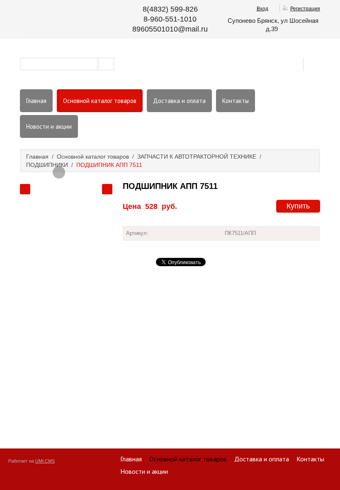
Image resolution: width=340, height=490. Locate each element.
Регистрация (305, 9)
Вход (262, 9)
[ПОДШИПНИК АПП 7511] (59, 172)
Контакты (235, 101)
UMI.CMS (45, 460)
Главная (36, 101)
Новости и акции (49, 126)
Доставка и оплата (179, 101)
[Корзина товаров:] (314, 63)
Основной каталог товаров (99, 101)
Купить (298, 206)
